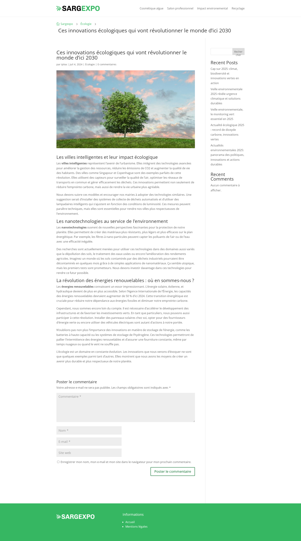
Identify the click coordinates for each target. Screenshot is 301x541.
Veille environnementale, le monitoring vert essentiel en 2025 (227, 114)
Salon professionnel (180, 8)
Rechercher (238, 52)
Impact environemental (212, 8)
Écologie (85, 24)
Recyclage (238, 8)
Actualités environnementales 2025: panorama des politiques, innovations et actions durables (227, 154)
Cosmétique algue (151, 8)
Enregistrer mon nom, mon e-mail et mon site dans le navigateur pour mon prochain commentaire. (126, 462)
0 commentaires (107, 64)
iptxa (64, 64)
